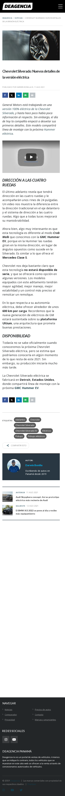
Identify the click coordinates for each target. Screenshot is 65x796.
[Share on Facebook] (5, 95)
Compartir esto (18, 445)
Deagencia (15, 780)
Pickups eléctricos (36, 436)
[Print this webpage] (32, 95)
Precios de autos (43, 709)
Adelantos (20, 419)
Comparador (11, 714)
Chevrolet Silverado (24, 425)
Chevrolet (35, 419)
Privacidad (10, 719)
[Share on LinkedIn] (19, 95)
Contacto (39, 714)
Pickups (19, 436)
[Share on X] (12, 95)
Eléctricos (46, 430)
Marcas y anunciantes (45, 719)
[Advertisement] (32, 648)
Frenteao (32, 784)
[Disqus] (31, 572)
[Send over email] (26, 95)
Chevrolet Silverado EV (26, 430)
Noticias (8, 709)
